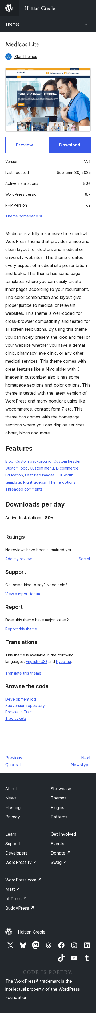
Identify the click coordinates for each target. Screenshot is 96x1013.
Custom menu (42, 468)
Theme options (62, 482)
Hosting (13, 807)
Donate (61, 853)
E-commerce (67, 468)
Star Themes (25, 56)
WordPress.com (23, 879)
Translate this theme (23, 673)
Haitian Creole (31, 932)
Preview (24, 145)
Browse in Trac (18, 712)
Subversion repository (25, 705)
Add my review (18, 558)
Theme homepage (21, 216)
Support (13, 843)
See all (85, 558)
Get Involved (63, 834)
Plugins (57, 807)
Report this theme (21, 629)
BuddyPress (19, 908)
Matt (12, 889)
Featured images (40, 475)
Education (14, 475)
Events (57, 843)
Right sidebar (34, 482)
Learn (10, 834)
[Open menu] (87, 8)
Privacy (12, 816)
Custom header (67, 461)
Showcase (61, 788)
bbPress (16, 898)
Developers (16, 853)
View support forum (22, 594)
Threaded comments (23, 489)
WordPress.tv (21, 862)
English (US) (36, 661)
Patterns (59, 816)
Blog (9, 461)
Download (69, 145)
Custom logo (16, 468)
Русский (63, 661)
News (11, 798)
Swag (59, 862)
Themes (12, 24)
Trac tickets (15, 718)
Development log (20, 699)
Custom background (33, 461)
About (11, 788)
